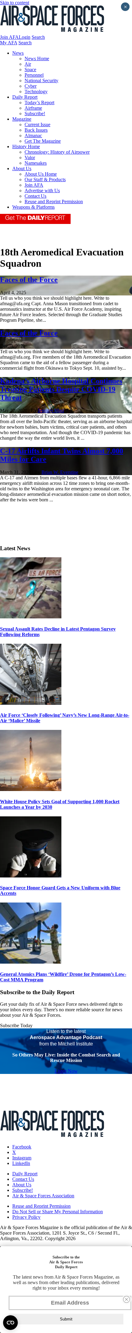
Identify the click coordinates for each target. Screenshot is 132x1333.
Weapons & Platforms (33, 207)
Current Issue (37, 124)
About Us (21, 168)
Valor (30, 157)
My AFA (8, 42)
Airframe (33, 108)
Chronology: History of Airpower (57, 152)
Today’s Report (39, 102)
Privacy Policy (26, 1217)
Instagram (21, 1157)
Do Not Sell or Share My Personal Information (57, 1211)
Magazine (21, 119)
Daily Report (24, 97)
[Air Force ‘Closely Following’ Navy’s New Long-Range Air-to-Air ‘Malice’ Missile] (30, 703)
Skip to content (14, 2)
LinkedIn (21, 1163)
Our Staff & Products (45, 179)
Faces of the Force (29, 280)
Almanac (33, 135)
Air (28, 64)
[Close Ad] (126, 1299)
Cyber (31, 86)
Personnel (34, 75)
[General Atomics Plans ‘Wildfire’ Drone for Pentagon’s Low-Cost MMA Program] (30, 962)
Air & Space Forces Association (43, 1195)
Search (38, 37)
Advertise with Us (42, 190)
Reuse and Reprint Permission (54, 201)
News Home (37, 58)
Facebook (21, 1146)
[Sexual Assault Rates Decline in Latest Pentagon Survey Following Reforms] (30, 616)
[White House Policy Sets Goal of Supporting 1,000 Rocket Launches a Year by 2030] (30, 789)
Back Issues (36, 130)
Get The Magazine (43, 141)
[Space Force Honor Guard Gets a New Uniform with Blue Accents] (30, 875)
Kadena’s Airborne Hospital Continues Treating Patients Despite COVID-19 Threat (61, 389)
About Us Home (41, 174)
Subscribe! (35, 113)
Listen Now (66, 1071)
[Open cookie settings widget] (10, 1322)
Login (24, 37)
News (18, 53)
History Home (26, 146)
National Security (41, 80)
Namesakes (36, 163)
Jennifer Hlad (51, 410)
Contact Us (35, 196)
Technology (36, 91)
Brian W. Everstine (59, 472)
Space (30, 69)
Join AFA (9, 37)
